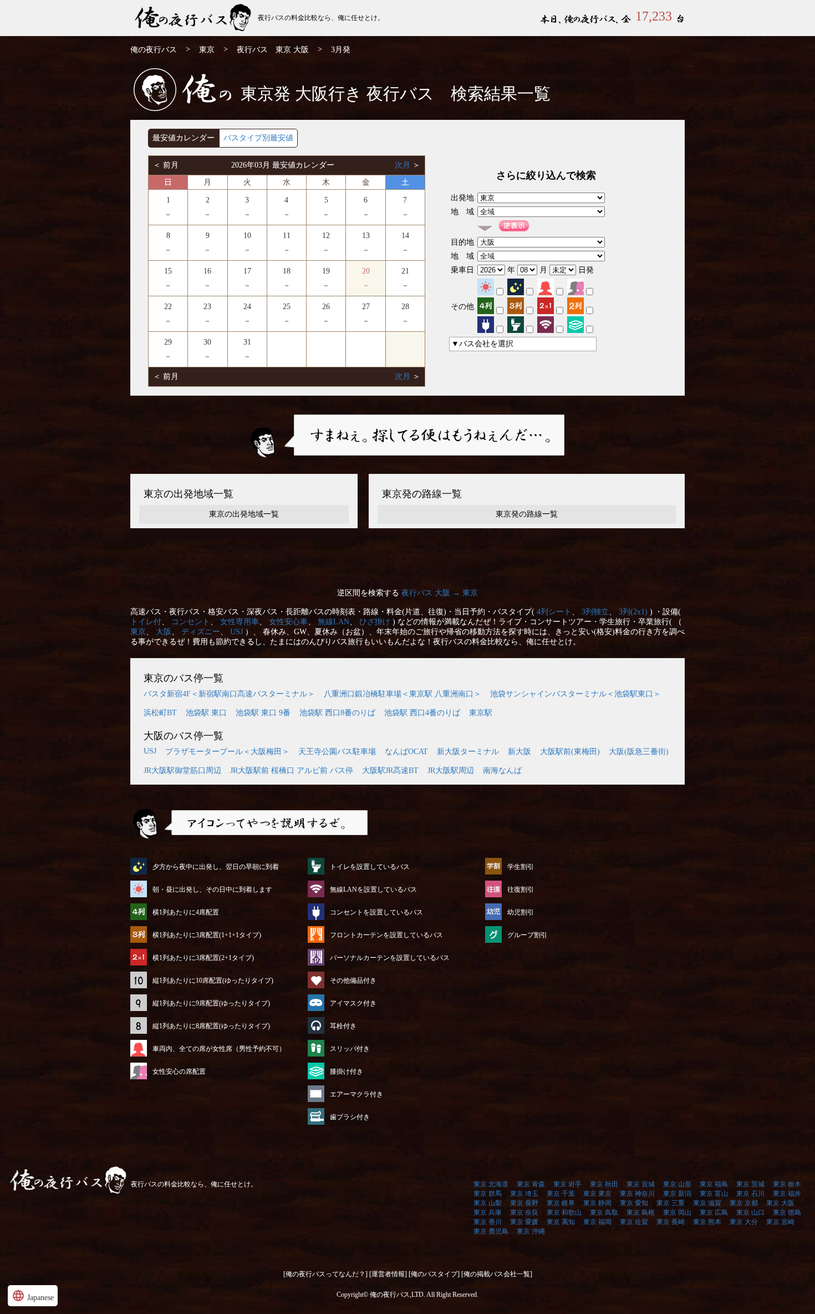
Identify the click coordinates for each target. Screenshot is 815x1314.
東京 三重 (670, 1203)
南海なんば (502, 770)
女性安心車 (288, 622)
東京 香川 (487, 1222)
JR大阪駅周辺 (450, 770)
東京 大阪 (780, 1203)
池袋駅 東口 (206, 713)
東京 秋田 (604, 1184)
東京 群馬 (487, 1193)
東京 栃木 (787, 1184)
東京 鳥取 (604, 1212)
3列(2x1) (633, 612)
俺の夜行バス (153, 50)
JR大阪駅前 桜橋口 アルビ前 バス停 (291, 770)
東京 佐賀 (634, 1222)
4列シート (554, 612)
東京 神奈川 (637, 1193)
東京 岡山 (677, 1212)
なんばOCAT (406, 751)
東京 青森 (531, 1184)
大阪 (163, 632)
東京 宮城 (640, 1184)
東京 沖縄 (531, 1231)
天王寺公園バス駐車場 (337, 751)
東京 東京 (597, 1193)
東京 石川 (750, 1193)
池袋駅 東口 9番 (263, 713)
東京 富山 (714, 1193)
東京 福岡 (597, 1222)
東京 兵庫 (487, 1212)
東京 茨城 (750, 1184)
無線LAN (333, 622)
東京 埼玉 (524, 1193)
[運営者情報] (388, 1274)
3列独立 (595, 612)
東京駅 (480, 713)
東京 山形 (677, 1184)
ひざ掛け (374, 622)
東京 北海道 (490, 1184)
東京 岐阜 (561, 1203)
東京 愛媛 (524, 1222)
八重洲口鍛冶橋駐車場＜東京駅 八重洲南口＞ (402, 694)
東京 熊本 (707, 1222)
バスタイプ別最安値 (258, 138)
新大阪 (519, 751)
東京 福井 (787, 1193)
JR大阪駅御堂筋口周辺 (182, 770)
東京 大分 (744, 1222)
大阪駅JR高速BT (390, 770)
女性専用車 (239, 622)
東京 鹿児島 (490, 1231)
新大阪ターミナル (468, 751)
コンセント (190, 622)
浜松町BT (160, 713)
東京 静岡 (597, 1203)
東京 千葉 (561, 1193)
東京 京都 (744, 1203)
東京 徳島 (787, 1212)
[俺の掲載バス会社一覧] (496, 1274)
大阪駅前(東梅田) (570, 751)
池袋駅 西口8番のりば (337, 713)
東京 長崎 (670, 1222)
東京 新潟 (677, 1193)
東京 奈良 (524, 1212)
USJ (236, 632)
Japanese (33, 1295)
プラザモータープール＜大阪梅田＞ (227, 751)
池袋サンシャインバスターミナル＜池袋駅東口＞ (575, 694)
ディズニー (200, 632)
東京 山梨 (487, 1203)
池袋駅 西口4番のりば (422, 713)
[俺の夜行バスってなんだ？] (325, 1274)
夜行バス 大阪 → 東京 (439, 593)
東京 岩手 (567, 1184)
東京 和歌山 (564, 1212)
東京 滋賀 (707, 1203)
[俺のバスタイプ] (434, 1274)
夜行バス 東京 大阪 (273, 50)
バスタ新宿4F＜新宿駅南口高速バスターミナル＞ (229, 694)
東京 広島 (714, 1212)
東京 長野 (524, 1203)
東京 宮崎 (780, 1222)
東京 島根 (640, 1212)
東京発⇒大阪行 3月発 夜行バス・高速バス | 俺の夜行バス (194, 18)
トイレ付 (145, 622)
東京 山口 (750, 1212)
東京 (207, 50)
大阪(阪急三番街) (639, 751)
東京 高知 (561, 1222)
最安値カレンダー (183, 138)
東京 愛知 (634, 1203)
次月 (403, 165)
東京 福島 (714, 1184)
